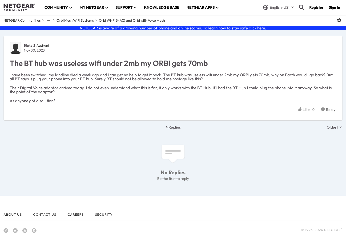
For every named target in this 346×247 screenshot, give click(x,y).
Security (104, 214)
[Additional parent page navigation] (48, 20)
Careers (76, 214)
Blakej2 (29, 45)
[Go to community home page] (19, 7)
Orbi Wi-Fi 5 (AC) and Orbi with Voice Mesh (132, 20)
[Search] (301, 7)
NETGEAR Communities (22, 20)
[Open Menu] (339, 20)
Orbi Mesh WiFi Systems (75, 20)
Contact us (44, 214)
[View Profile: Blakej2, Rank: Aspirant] (15, 48)
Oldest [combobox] (334, 127)
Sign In (334, 7)
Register (316, 7)
